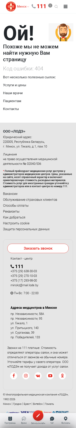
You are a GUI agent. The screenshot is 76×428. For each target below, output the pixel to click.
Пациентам (12, 101)
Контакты (11, 109)
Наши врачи (13, 93)
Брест (27, 403)
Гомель (49, 403)
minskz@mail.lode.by (24, 285)
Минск (7, 403)
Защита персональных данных (26, 229)
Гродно (17, 403)
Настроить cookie (16, 223)
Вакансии (10, 194)
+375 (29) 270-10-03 (24, 276)
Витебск (38, 403)
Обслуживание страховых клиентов (30, 200)
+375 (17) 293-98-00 (24, 280)
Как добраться (14, 217)
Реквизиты (11, 211)
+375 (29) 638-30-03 (24, 271)
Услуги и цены (14, 85)
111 (41, 6)
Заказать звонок (38, 248)
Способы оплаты (16, 205)
